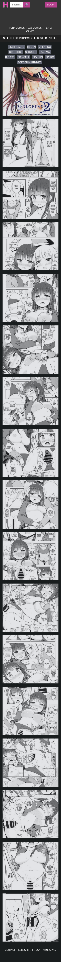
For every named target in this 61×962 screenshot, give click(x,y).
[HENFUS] (4, 5)
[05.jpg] (30, 298)
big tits (38, 57)
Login (51, 4)
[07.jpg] (30, 401)
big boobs (15, 52)
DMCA (37, 950)
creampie (23, 57)
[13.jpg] (30, 711)
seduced (31, 52)
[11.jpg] (30, 608)
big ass (9, 57)
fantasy (45, 52)
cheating (45, 47)
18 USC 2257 (49, 950)
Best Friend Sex (47, 38)
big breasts (16, 47)
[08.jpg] (30, 453)
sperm (50, 57)
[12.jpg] (30, 659)
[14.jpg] (30, 763)
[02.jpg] (30, 143)
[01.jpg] (30, 91)
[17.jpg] (30, 917)
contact (10, 950)
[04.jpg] (30, 246)
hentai (31, 47)
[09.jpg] (30, 504)
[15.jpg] (30, 814)
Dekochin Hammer (21, 38)
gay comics (35, 28)
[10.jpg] (30, 556)
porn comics (17, 28)
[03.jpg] (30, 195)
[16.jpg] (30, 866)
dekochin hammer (30, 62)
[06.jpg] (30, 349)
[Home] (4, 38)
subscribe (24, 950)
